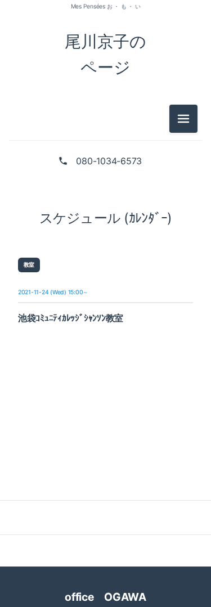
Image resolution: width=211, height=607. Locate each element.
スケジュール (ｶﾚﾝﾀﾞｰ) (105, 218)
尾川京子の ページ (105, 54)
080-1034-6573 (109, 161)
